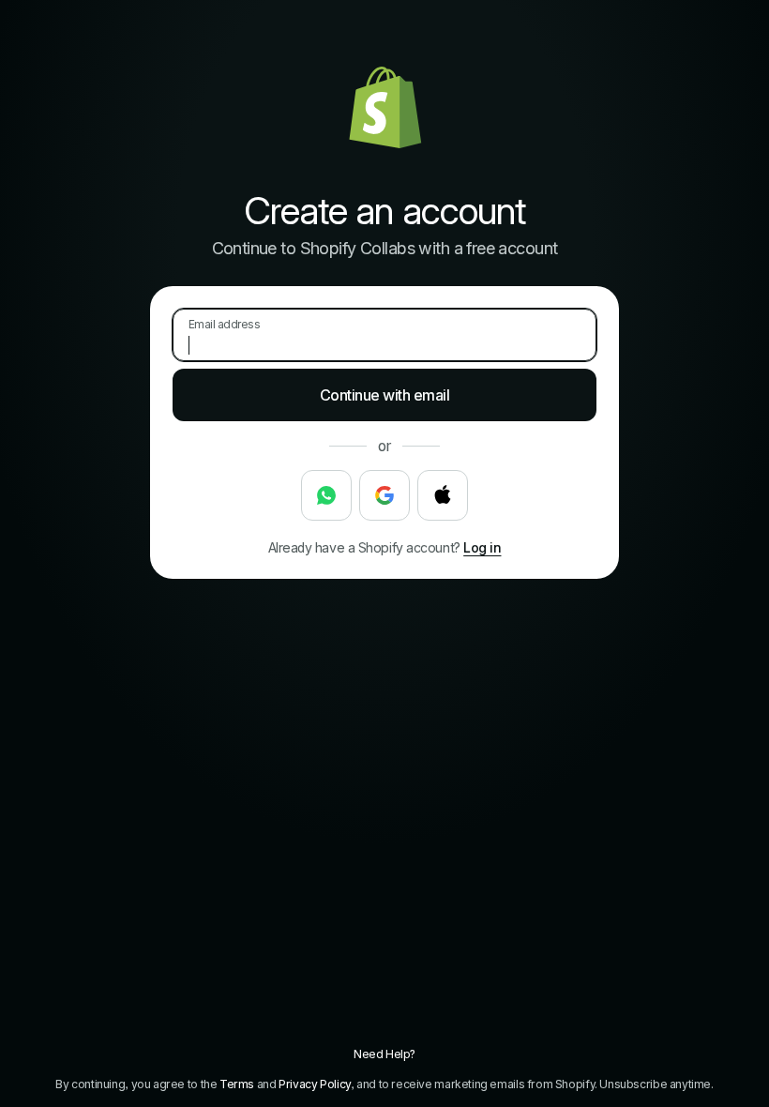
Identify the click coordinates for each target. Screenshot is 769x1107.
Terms (236, 1084)
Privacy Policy (315, 1084)
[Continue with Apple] (442, 495)
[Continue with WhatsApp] (326, 495)
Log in (482, 547)
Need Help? (384, 1054)
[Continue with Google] (384, 495)
